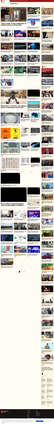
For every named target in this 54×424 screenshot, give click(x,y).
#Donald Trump (43, 170)
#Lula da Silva (43, 273)
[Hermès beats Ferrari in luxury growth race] (10, 135)
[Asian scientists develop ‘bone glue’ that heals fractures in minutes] (35, 149)
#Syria (42, 101)
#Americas (15, 41)
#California (28, 209)
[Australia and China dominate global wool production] (25, 135)
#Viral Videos (7, 111)
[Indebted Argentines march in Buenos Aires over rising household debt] (47, 84)
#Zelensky (42, 146)
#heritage (2, 156)
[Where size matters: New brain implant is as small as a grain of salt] (25, 120)
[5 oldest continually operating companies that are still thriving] (10, 149)
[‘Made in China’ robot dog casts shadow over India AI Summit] (33, 72)
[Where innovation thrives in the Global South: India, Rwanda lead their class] (25, 149)
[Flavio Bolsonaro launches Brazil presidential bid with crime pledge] (47, 348)
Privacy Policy (37, 414)
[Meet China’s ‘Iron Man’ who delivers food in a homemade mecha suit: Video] (14, 101)
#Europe (42, 158)
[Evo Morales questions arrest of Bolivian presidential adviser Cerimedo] (47, 223)
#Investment (31, 111)
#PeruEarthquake (43, 135)
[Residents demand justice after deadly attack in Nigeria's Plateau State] (47, 199)
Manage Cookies (38, 415)
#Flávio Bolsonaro (43, 353)
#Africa (28, 17)
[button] (18, 423)
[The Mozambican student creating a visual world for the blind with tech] (7, 216)
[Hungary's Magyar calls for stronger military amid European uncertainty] (47, 153)
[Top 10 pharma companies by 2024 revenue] (25, 165)
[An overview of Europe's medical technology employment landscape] (7, 239)
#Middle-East (43, 376)
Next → (24, 271)
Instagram (28, 414)
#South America (2, 41)
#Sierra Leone (9, 209)
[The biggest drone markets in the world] (20, 239)
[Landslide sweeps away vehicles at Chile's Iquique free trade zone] (47, 60)
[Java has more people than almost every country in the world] (50, 402)
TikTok (28, 415)
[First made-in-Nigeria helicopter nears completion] (33, 239)
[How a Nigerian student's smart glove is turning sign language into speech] (33, 192)
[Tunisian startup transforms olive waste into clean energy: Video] (33, 228)
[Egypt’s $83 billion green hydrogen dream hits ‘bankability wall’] (33, 12)
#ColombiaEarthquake (43, 284)
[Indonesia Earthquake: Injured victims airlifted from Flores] (47, 257)
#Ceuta (42, 181)
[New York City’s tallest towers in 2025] (35, 135)
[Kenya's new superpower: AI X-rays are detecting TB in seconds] (20, 228)
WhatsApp (28, 417)
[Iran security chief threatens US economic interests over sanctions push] (47, 13)
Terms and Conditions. (44, 76)
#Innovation (32, 141)
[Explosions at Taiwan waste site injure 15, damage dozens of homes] (47, 25)
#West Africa (4, 209)
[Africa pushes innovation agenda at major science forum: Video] (7, 48)
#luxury (1, 141)
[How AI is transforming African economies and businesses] (33, 251)
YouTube (28, 416)
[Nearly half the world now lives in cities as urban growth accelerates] (43, 402)
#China (4, 111)
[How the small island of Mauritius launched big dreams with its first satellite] (20, 251)
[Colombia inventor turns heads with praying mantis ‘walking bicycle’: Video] (7, 72)
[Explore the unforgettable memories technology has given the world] (33, 95)
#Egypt (31, 17)
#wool (21, 141)
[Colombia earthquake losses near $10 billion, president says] (47, 280)
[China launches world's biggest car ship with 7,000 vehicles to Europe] (7, 228)
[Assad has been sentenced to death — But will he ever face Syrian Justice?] (47, 96)
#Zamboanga (42, 251)
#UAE (28, 111)
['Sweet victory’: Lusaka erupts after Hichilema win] (47, 291)
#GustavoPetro (43, 192)
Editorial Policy (37, 412)
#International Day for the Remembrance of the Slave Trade (49, 382)
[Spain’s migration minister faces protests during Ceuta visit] (47, 302)
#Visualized (48, 399)
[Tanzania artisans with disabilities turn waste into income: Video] (20, 60)
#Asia (1, 89)
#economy (32, 209)
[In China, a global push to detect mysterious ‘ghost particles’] (10, 120)
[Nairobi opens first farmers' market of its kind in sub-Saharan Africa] (7, 263)
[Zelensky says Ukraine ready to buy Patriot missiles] (47, 142)
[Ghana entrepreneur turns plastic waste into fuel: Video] (33, 60)
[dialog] (27, 421)
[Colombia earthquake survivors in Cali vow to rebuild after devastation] (47, 313)
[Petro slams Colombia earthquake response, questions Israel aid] (47, 188)
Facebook (28, 412)
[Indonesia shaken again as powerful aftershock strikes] (47, 337)
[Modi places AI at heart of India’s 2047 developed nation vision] (7, 84)
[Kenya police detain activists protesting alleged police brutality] (47, 325)
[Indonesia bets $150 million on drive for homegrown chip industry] (20, 72)
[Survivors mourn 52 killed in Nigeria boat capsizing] (47, 49)
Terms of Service (38, 413)
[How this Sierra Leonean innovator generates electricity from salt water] (10, 180)
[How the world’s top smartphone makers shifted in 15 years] (20, 216)
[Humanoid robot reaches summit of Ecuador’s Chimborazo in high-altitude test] (33, 24)
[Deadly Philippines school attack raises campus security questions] (47, 246)
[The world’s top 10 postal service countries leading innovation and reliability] (7, 251)
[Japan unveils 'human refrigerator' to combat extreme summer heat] (14, 18)
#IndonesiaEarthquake (43, 240)
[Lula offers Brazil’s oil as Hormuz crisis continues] (47, 268)
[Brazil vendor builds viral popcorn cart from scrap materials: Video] (7, 60)
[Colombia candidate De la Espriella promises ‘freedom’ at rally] (20, 36)
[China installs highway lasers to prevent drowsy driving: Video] (33, 48)
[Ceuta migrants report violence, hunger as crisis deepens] (47, 176)
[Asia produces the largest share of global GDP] (50, 397)
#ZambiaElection (43, 295)
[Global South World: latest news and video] (5, 1)
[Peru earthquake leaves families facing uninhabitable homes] (47, 130)
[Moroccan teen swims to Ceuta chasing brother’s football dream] (47, 360)
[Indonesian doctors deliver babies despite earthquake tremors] (47, 235)
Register (51, 74)
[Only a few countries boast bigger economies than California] (33, 204)
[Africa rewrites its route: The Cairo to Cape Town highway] (33, 36)
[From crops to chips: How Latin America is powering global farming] (10, 165)
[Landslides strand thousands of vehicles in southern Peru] (47, 119)
